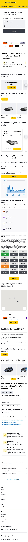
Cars (7, 479)
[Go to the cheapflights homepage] (10, 2)
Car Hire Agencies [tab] (19, 399)
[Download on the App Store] (14, 529)
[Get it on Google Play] (5, 529)
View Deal (14, 117)
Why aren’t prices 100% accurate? (10, 473)
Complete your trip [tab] (17, 409)
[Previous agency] (3, 308)
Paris (19, 479)
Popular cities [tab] (5, 412)
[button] (2, 2)
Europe (11, 479)
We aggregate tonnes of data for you (11, 471)
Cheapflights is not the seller (9, 468)
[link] (11, 87)
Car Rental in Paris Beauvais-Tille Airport (11, 424)
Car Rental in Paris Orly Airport (9, 422)
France (15, 479)
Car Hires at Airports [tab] (7, 392)
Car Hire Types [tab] (5, 402)
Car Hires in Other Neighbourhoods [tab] (10, 395)
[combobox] (7, 18)
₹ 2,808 (11, 15)
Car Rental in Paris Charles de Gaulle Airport (12, 420)
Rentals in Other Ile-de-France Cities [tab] (10, 405)
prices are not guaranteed (7, 463)
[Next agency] (24, 308)
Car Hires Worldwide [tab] (7, 399)
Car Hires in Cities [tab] (6, 409)
